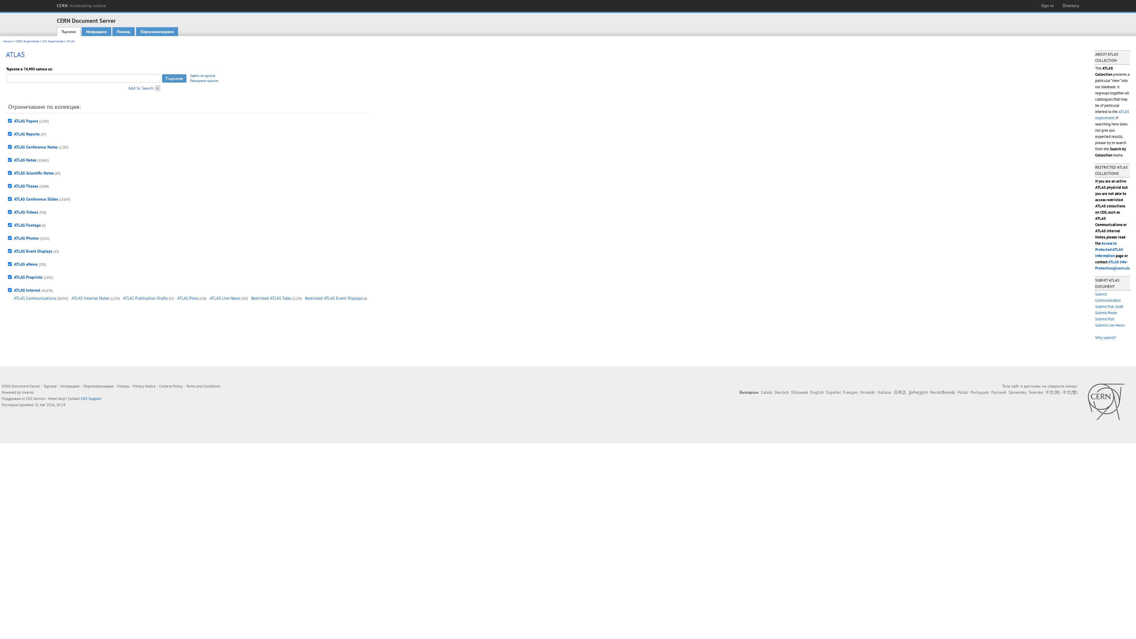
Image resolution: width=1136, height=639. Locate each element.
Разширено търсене (204, 81)
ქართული (918, 392)
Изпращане (96, 31)
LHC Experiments (52, 41)
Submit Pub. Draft (1109, 306)
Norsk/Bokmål (942, 392)
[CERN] (1106, 401)
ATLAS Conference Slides (36, 199)
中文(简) (1052, 392)
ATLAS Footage (27, 225)
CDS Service (35, 398)
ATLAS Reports (27, 134)
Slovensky (1017, 392)
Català (766, 392)
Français (850, 392)
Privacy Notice (144, 386)
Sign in (1047, 5)
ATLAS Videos (26, 212)
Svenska (1036, 392)
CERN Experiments (27, 41)
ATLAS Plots (188, 298)
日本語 (900, 392)
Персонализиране (157, 31)
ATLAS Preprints (28, 277)
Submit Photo (1106, 312)
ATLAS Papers (26, 121)
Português (980, 392)
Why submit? (1105, 337)
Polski (963, 392)
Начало (7, 41)
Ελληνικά (799, 392)
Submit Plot (1104, 319)
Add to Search (141, 88)
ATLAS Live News (225, 298)
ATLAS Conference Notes (36, 147)
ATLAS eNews (26, 264)
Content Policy (171, 386)
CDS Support (91, 398)
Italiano (884, 392)
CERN (81, 5)
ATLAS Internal (27, 290)
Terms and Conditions (203, 386)
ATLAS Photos (26, 238)
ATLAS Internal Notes (90, 298)
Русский (998, 392)
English (817, 392)
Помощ (123, 31)
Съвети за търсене (202, 76)
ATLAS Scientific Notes (34, 173)
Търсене (68, 31)
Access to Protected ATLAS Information (1109, 249)
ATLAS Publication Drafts (145, 298)
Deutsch (781, 392)
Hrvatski (867, 392)
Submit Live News (1109, 325)
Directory (1071, 5)
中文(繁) (1070, 392)
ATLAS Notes (25, 160)
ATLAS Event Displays (33, 251)
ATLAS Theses (26, 186)
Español (833, 392)
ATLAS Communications (35, 298)
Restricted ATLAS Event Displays (334, 298)
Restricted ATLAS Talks (271, 298)
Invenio (28, 392)
